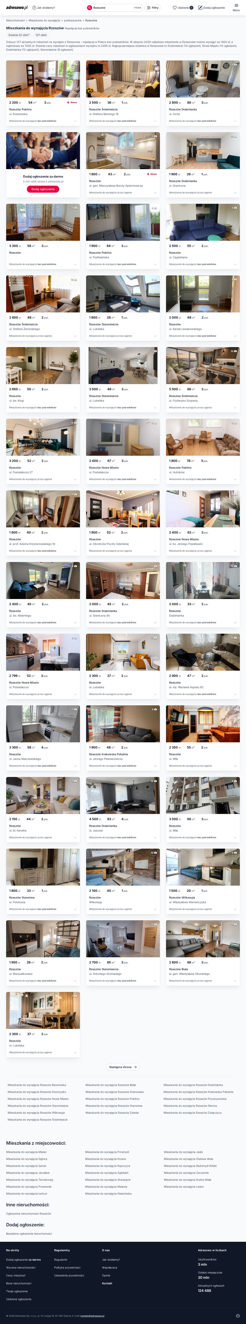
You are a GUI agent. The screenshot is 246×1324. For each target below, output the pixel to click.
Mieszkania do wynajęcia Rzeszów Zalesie (112, 1112)
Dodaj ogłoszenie (23, 1259)
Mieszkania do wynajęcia (44, 20)
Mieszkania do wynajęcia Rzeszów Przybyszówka (195, 1098)
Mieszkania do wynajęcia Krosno (105, 1158)
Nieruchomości (15, 20)
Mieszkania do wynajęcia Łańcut (26, 1193)
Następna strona (120, 1067)
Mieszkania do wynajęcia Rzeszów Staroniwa (114, 1105)
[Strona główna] (18, 8)
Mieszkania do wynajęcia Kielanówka (108, 1193)
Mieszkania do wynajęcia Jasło (183, 1152)
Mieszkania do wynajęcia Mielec (26, 1152)
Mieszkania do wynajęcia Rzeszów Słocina (190, 1105)
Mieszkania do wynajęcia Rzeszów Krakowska (115, 1091)
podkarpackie (72, 20)
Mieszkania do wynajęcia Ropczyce (107, 1165)
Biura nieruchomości (18, 1283)
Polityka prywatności (67, 1267)
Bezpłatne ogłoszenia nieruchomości (29, 1233)
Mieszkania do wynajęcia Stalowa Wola (188, 1158)
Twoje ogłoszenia (17, 1291)
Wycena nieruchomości (20, 1267)
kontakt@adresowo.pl (92, 1315)
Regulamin (60, 1259)
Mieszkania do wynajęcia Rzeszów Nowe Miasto (38, 1098)
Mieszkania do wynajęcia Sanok (26, 1165)
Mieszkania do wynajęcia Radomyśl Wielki (190, 1165)
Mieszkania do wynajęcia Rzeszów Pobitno (113, 1098)
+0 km (137, 7)
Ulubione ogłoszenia (18, 1299)
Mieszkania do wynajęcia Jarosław (28, 1172)
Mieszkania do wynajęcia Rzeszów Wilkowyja (36, 1112)
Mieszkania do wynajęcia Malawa (106, 1186)
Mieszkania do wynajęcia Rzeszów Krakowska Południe (198, 1091)
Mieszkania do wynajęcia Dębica (26, 1158)
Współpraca (109, 1267)
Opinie (106, 1275)
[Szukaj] (89, 8)
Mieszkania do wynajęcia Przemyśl (107, 1152)
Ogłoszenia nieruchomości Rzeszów (28, 1213)
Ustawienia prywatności (69, 1275)
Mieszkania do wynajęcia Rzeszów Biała (111, 1085)
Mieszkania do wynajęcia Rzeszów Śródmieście (37, 1119)
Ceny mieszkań (15, 1275)
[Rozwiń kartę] (75, 121)
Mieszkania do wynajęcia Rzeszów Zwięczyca (193, 1112)
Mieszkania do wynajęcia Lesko (184, 1186)
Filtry (155, 7)
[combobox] (112, 7)
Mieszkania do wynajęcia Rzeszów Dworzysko (37, 1091)
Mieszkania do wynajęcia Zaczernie (186, 1172)
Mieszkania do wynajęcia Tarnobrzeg (29, 1179)
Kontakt (107, 1283)
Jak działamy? (46, 7)
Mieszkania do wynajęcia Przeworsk (29, 1186)
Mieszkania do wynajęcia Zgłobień (106, 1172)
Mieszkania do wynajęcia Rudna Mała (187, 1179)
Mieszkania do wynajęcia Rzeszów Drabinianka (193, 1085)
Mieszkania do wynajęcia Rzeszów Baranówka (37, 1085)
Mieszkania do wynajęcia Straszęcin (108, 1179)
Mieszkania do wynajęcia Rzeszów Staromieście (38, 1105)
